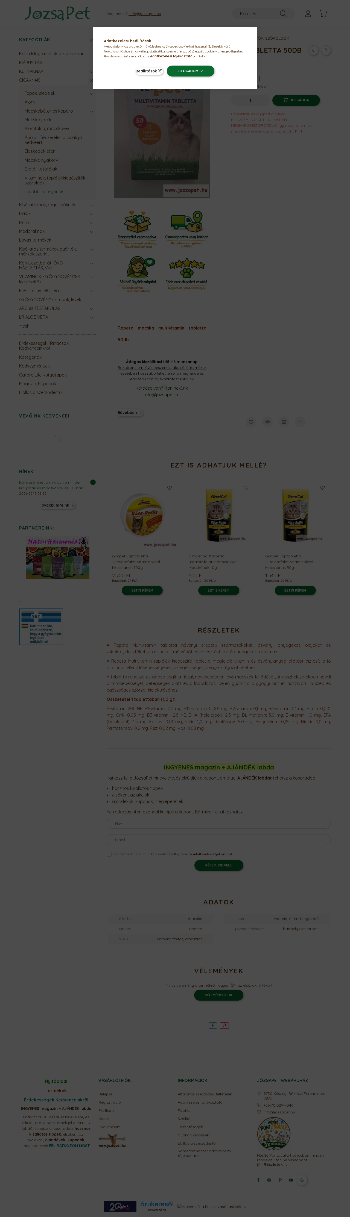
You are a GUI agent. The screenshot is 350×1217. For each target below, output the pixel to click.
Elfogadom (188, 71)
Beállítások (146, 71)
